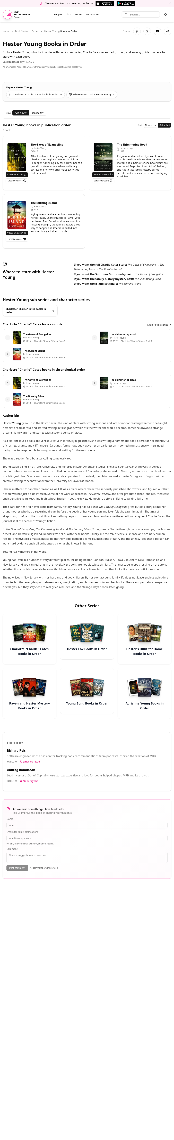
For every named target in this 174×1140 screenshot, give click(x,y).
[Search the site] (126, 14)
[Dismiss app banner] (170, 3)
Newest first (150, 125)
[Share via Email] (157, 31)
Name (9, 818)
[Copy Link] (167, 31)
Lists (68, 14)
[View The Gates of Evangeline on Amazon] (16, 157)
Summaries (92, 14)
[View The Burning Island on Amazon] (16, 215)
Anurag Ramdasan (21, 770)
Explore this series (157, 324)
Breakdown (37, 112)
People (58, 14)
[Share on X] (147, 31)
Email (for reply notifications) (22, 831)
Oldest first (164, 125)
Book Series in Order (27, 31)
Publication (20, 112)
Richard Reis (16, 750)
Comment (12, 848)
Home (6, 31)
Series (78, 14)
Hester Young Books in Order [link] (60, 31)
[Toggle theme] (165, 14)
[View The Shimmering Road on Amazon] (103, 157)
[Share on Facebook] (137, 31)
